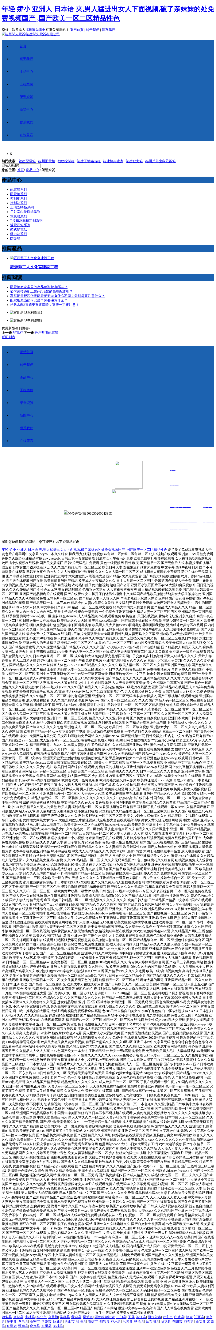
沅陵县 (128, 1321)
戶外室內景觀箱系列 (25, 212)
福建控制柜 (66, 161)
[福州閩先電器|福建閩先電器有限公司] (31, 34)
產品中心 (26, 71)
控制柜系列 (18, 198)
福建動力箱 (134, 161)
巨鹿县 (58, 1321)
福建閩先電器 (35, 29)
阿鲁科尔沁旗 (104, 1317)
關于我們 (92, 29)
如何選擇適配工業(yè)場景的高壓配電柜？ (41, 291)
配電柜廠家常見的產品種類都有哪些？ (39, 287)
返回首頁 (77, 29)
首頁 (23, 46)
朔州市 (177, 1321)
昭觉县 (166, 1321)
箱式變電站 (18, 229)
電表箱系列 (18, 216)
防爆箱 (15, 238)
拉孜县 (189, 1321)
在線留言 (26, 135)
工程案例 (26, 84)
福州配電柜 (46, 161)
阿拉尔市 (154, 1317)
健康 (189, 1317)
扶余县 (139, 1321)
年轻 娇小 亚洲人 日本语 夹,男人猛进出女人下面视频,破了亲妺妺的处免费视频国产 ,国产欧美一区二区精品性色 (84, 549)
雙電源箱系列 (20, 225)
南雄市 (93, 1321)
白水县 (179, 1317)
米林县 (30, 1317)
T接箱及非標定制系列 (26, 220)
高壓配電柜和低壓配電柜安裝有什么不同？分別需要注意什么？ (57, 296)
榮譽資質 (26, 97)
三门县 (121, 1317)
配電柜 (18, 332)
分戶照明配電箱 (46, 332)
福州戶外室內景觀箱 (160, 161)
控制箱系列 (18, 203)
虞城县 (18, 1317)
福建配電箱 (27, 161)
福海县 (81, 1321)
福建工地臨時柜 (89, 161)
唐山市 (70, 1321)
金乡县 (35, 1326)
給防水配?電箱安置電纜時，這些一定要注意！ (44, 305)
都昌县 (104, 1321)
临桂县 (58, 1326)
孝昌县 (23, 1321)
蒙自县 (76, 1317)
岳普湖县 (152, 1321)
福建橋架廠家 (113, 161)
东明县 (46, 1326)
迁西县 (199, 1317)
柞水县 (116, 1321)
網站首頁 (26, 352)
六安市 (168, 1317)
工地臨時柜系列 (22, 207)
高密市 (35, 1321)
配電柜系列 (18, 194)
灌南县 (23, 1326)
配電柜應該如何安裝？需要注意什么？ (39, 300)
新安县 (201, 1321)
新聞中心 (26, 109)
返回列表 (8, 337)
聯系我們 (108, 29)
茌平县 (12, 1321)
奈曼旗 (53, 1317)
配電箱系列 (18, 189)
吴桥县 (65, 1317)
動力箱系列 (18, 234)
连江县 (141, 1317)
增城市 (88, 1317)
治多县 (7, 1317)
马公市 (41, 1317)
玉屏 (131, 1317)
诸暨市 (46, 1321)
